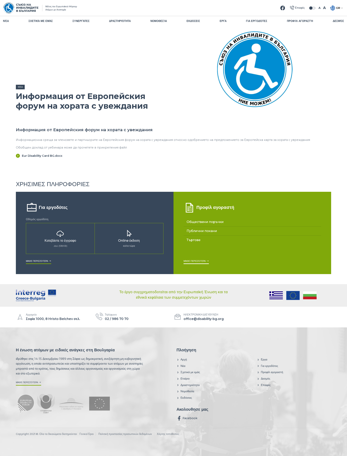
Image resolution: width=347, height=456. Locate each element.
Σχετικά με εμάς (41, 21)
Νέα (6, 21)
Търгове (193, 240)
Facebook (189, 418)
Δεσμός (338, 21)
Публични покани (202, 231)
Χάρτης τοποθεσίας (168, 433)
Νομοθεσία (158, 21)
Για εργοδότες (256, 21)
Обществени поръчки (205, 222)
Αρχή (184, 359)
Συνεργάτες (81, 21)
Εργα (223, 21)
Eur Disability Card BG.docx (42, 156)
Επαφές (266, 385)
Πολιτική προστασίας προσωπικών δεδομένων (125, 433)
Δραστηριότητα (120, 21)
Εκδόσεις (193, 21)
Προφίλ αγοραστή (300, 21)
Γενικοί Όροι (87, 433)
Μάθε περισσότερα (37, 260)
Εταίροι (185, 378)
